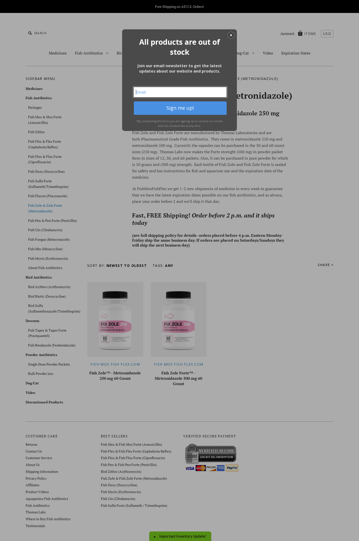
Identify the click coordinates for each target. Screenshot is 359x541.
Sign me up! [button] (180, 108)
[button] (231, 35)
